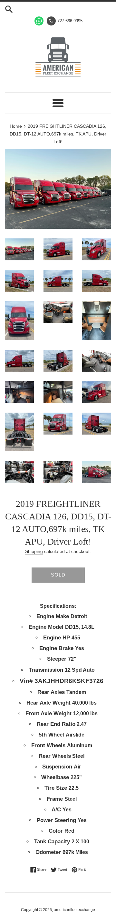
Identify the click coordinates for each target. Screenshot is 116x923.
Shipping (34, 551)
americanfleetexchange (74, 910)
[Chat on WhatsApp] (39, 21)
